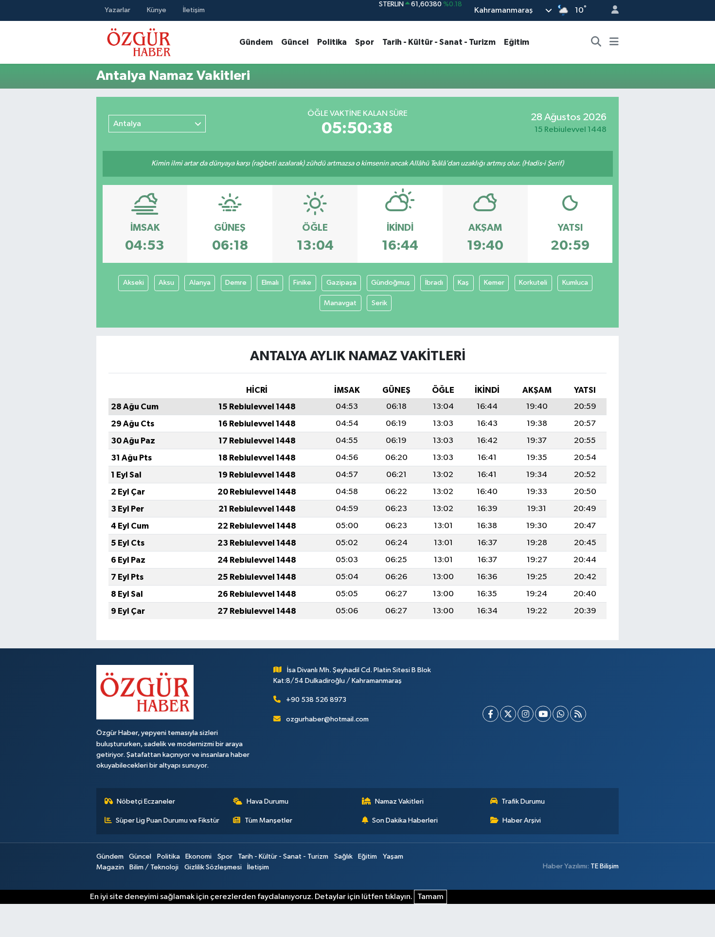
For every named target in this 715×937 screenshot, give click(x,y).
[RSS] (578, 714)
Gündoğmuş (390, 282)
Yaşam (393, 856)
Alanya (200, 282)
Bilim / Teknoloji (154, 867)
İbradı (434, 282)
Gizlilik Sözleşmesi (213, 867)
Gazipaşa (341, 282)
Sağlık (343, 856)
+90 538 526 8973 (316, 699)
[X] (508, 714)
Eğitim (516, 42)
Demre (236, 282)
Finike (302, 282)
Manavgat (340, 303)
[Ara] (596, 42)
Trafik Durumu (523, 801)
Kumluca (575, 282)
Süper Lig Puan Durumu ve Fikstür (167, 820)
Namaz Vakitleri (399, 801)
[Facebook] (491, 714)
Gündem (256, 42)
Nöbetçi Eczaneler (146, 801)
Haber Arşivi (521, 820)
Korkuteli (533, 282)
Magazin (110, 867)
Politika (332, 42)
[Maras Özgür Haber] (138, 42)
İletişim (194, 10)
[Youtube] (543, 714)
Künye (156, 10)
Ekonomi (198, 856)
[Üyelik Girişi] (611, 10)
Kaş (463, 282)
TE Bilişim (604, 866)
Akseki (133, 282)
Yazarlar (117, 10)
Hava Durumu (267, 801)
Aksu (166, 282)
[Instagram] (526, 714)
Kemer (494, 282)
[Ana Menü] (614, 42)
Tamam (430, 897)
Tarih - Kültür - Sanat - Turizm (439, 42)
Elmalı (270, 282)
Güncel (295, 42)
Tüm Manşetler (268, 820)
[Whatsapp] (561, 714)
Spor (364, 42)
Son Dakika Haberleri (405, 820)
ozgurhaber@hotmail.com (327, 719)
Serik (379, 303)
